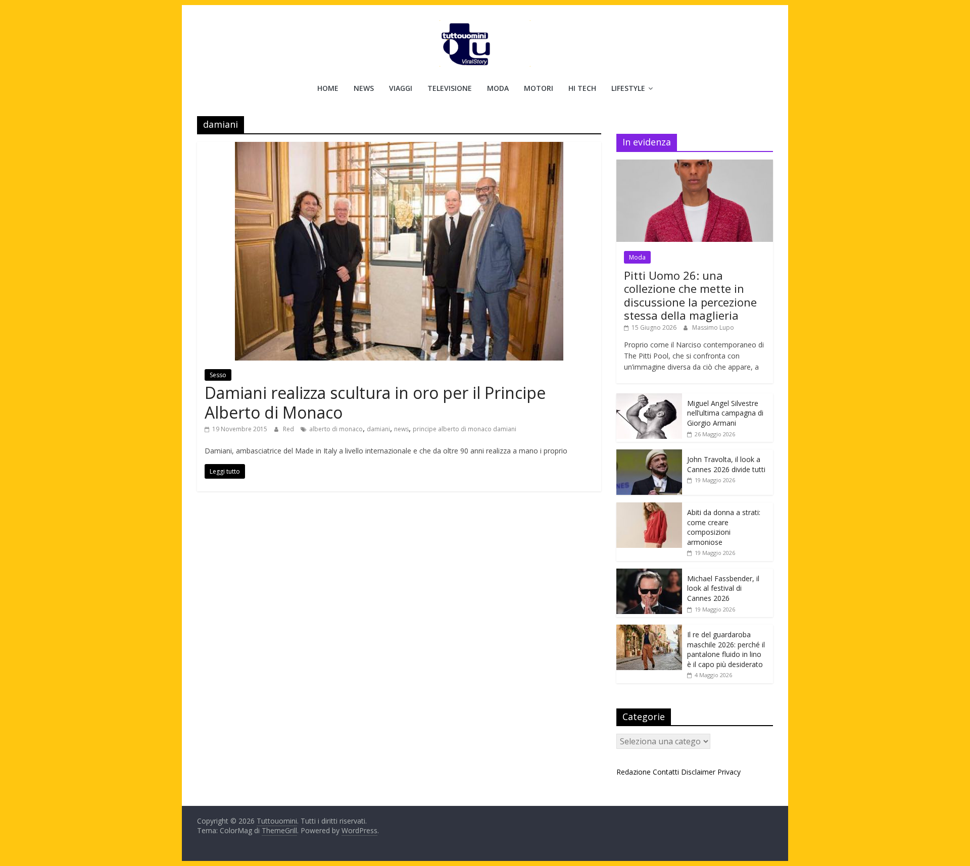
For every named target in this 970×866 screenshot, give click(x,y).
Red (289, 429)
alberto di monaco (336, 429)
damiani (378, 429)
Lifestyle (628, 88)
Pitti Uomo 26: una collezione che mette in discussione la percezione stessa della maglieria (690, 295)
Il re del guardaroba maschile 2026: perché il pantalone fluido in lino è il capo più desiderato (726, 649)
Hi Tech (582, 88)
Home (327, 88)
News (364, 88)
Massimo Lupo (713, 327)
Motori (538, 88)
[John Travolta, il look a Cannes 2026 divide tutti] (649, 455)
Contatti (666, 772)
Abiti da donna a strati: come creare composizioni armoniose (723, 527)
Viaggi (400, 88)
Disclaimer (698, 772)
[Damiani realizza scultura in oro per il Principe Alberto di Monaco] (399, 148)
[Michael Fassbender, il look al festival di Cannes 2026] (649, 574)
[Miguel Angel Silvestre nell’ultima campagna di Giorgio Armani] (649, 398)
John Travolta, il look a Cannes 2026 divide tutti (726, 464)
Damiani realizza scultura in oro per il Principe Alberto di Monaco (375, 402)
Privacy (729, 772)
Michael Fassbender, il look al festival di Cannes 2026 (723, 588)
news (401, 429)
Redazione (633, 772)
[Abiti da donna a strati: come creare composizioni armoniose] (649, 508)
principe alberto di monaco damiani (464, 429)
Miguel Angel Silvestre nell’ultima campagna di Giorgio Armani (725, 413)
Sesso (218, 375)
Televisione (449, 88)
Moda (498, 88)
